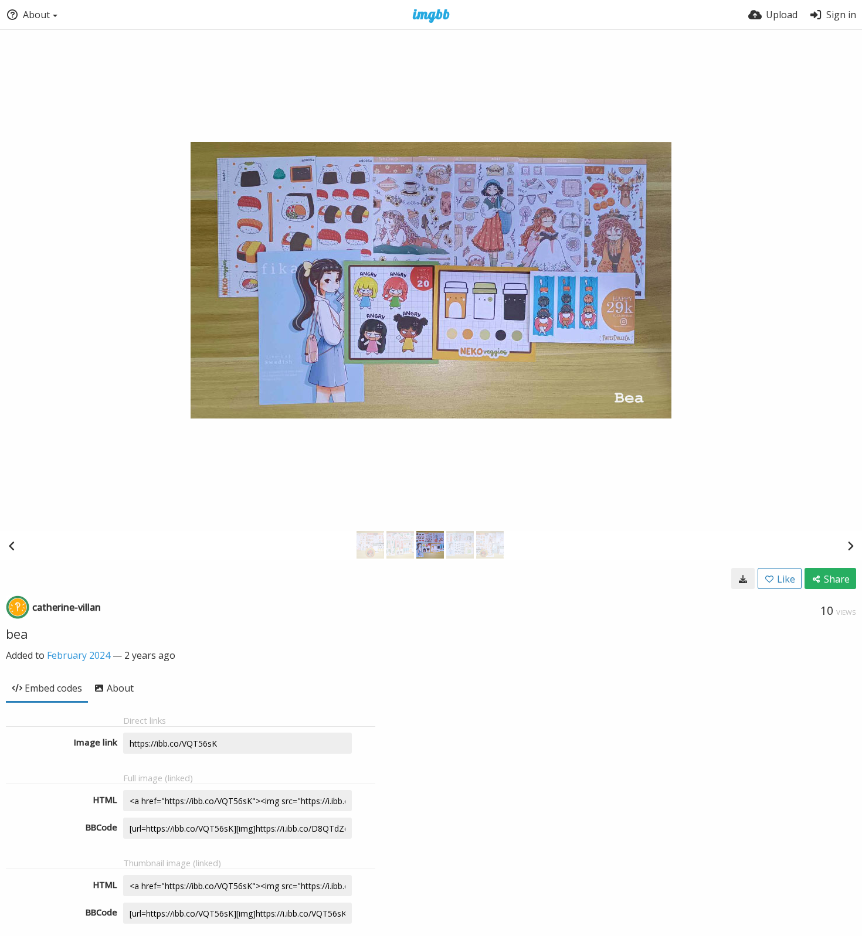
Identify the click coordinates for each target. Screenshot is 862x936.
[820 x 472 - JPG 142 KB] (743, 578)
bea (17, 633)
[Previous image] (11, 545)
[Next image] (850, 545)
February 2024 (78, 655)
